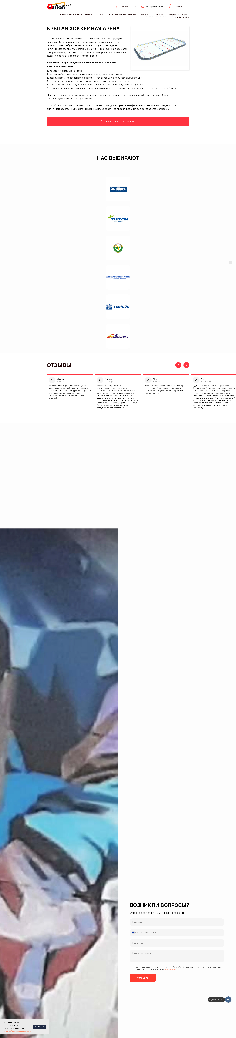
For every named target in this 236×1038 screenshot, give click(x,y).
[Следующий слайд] (230, 262)
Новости (171, 15)
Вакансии (183, 15)
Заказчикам (144, 15)
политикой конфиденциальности (17, 1031)
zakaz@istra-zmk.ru (154, 7)
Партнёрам (158, 15)
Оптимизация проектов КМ (121, 15)
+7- (120, 7)
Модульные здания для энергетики (75, 15)
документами (171, 969)
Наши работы (182, 17)
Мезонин (100, 15)
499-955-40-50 (129, 7)
